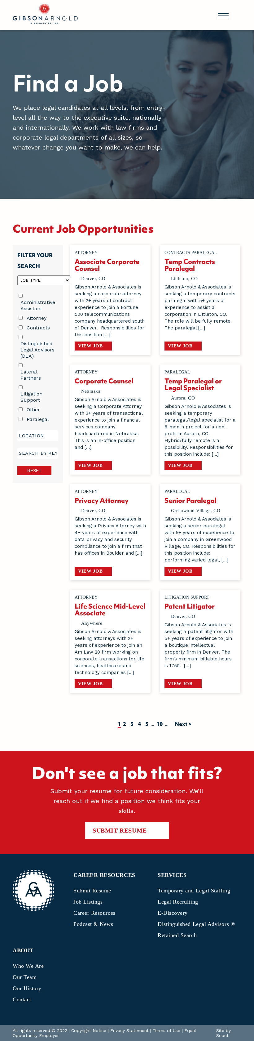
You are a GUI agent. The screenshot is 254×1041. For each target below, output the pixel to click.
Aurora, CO (183, 397)
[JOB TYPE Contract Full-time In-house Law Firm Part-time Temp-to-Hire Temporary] (37, 280)
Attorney (36, 318)
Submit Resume (120, 830)
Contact (22, 999)
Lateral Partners (30, 375)
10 (159, 723)
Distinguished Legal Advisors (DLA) (37, 350)
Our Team (25, 977)
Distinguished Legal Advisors (196, 924)
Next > (183, 723)
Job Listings (88, 902)
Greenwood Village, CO (195, 510)
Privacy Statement (129, 1030)
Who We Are (28, 966)
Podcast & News (93, 924)
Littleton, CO (184, 278)
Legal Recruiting (178, 902)
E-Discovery (173, 913)
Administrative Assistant (37, 305)
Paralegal (38, 419)
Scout (222, 1035)
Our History (27, 988)
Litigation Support (31, 397)
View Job (90, 345)
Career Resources (94, 913)
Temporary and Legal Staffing (194, 890)
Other (33, 410)
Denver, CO (93, 278)
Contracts (38, 328)
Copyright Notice (88, 1030)
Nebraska (91, 391)
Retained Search (177, 935)
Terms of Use (166, 1030)
